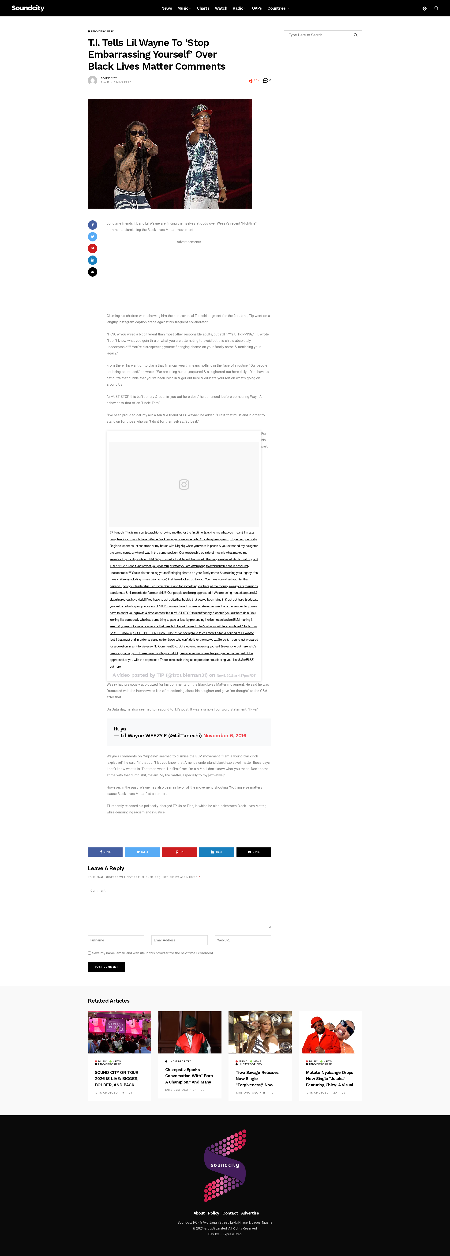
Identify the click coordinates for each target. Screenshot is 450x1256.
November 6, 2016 (224, 735)
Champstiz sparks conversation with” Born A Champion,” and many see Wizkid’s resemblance (189, 1082)
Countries (276, 8)
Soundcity (109, 78)
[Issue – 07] (225, 1165)
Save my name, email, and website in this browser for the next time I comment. (153, 953)
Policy (213, 1213)
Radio (238, 8)
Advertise (250, 1213)
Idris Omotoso (106, 1092)
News (166, 8)
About (199, 1213)
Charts (203, 8)
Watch (221, 8)
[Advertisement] (189, 278)
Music (182, 8)
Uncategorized (102, 31)
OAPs (257, 8)
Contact (230, 1213)
